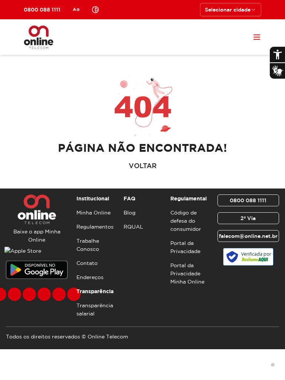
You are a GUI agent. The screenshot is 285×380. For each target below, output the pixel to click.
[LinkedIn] (74, 294)
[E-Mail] (59, 294)
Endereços (90, 277)
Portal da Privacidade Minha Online (187, 273)
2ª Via (248, 218)
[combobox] (230, 9)
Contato (87, 263)
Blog (129, 213)
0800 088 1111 (248, 200)
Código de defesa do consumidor (185, 221)
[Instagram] (14, 294)
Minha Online (93, 213)
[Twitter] (29, 294)
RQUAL (133, 227)
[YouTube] (44, 294)
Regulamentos (95, 227)
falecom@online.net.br (248, 236)
